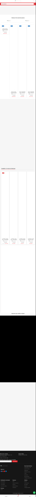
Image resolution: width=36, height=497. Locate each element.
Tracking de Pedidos (27, 487)
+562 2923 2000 (5, 457)
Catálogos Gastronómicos (28, 477)
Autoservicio (26, 474)
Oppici (16, 493)
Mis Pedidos (26, 484)
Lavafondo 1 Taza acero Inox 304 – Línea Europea (31, 239)
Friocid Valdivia (3, 484)
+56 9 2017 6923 (24, 454)
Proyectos (14, 484)
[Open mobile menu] (1, 1)
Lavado (25, 473)
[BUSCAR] (34, 4)
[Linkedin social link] (6, 471)
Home (13, 481)
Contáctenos (14, 487)
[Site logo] (18, 1)
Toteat (2, 489)
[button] (5, 27)
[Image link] (4, 466)
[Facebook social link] (1, 471)
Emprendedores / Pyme (27, 467)
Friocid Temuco (3, 481)
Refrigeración (26, 470)
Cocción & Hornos (27, 468)
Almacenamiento (26, 476)
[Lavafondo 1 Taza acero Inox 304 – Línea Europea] (30, 205)
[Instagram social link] (3, 471)
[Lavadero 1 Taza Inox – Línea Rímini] (13, 205)
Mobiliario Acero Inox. (27, 471)
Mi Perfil (25, 481)
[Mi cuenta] (35, 1)
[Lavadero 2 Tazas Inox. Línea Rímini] (22, 205)
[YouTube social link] (4, 471)
